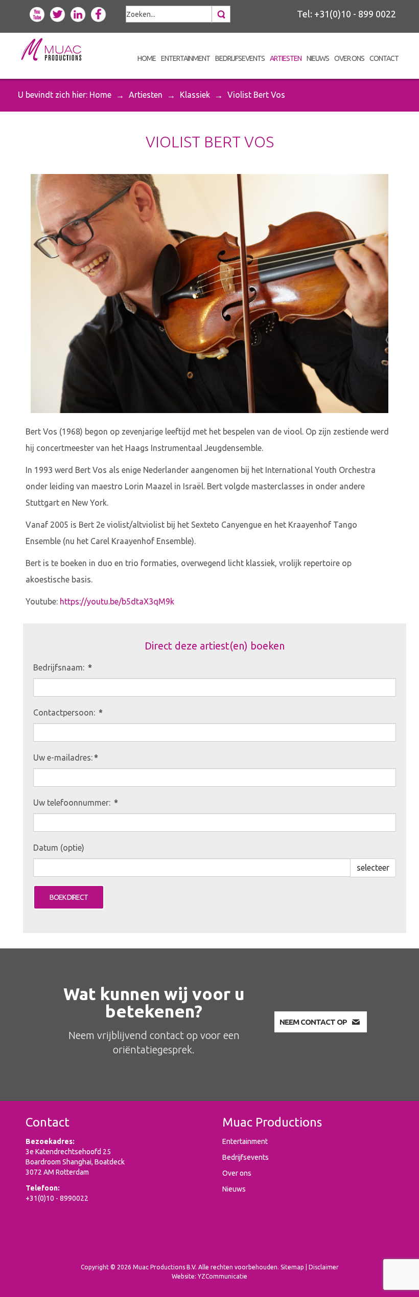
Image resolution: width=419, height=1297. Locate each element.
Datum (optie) (58, 847)
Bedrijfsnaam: (62, 667)
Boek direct (69, 897)
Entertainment (245, 1141)
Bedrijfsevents (245, 1157)
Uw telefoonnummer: (75, 802)
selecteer (373, 867)
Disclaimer (324, 1267)
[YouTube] (37, 13)
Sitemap (292, 1267)
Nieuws (234, 1189)
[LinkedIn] (78, 13)
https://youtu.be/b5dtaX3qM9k (117, 601)
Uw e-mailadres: (65, 757)
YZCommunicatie (222, 1276)
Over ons (236, 1173)
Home (100, 94)
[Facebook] (98, 13)
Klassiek (195, 94)
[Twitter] (58, 13)
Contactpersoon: (68, 712)
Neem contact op (313, 1022)
